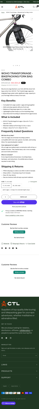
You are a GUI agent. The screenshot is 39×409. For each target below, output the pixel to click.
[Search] (33, 7)
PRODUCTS (6, 371)
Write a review (19, 232)
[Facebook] (2, 248)
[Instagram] (12, 338)
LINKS (4, 365)
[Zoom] (32, 18)
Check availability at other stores (14, 215)
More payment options (19, 206)
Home (2, 12)
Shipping (3, 85)
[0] (36, 7)
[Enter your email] (36, 355)
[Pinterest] (10, 248)
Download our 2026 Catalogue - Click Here (16, 1)
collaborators (25, 330)
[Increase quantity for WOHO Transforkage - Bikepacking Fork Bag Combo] (7, 197)
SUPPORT (6, 378)
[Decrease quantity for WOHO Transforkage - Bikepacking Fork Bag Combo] (2, 197)
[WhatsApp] (13, 248)
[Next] (19, 65)
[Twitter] (8, 338)
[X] (6, 248)
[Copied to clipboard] (17, 248)
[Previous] (13, 65)
